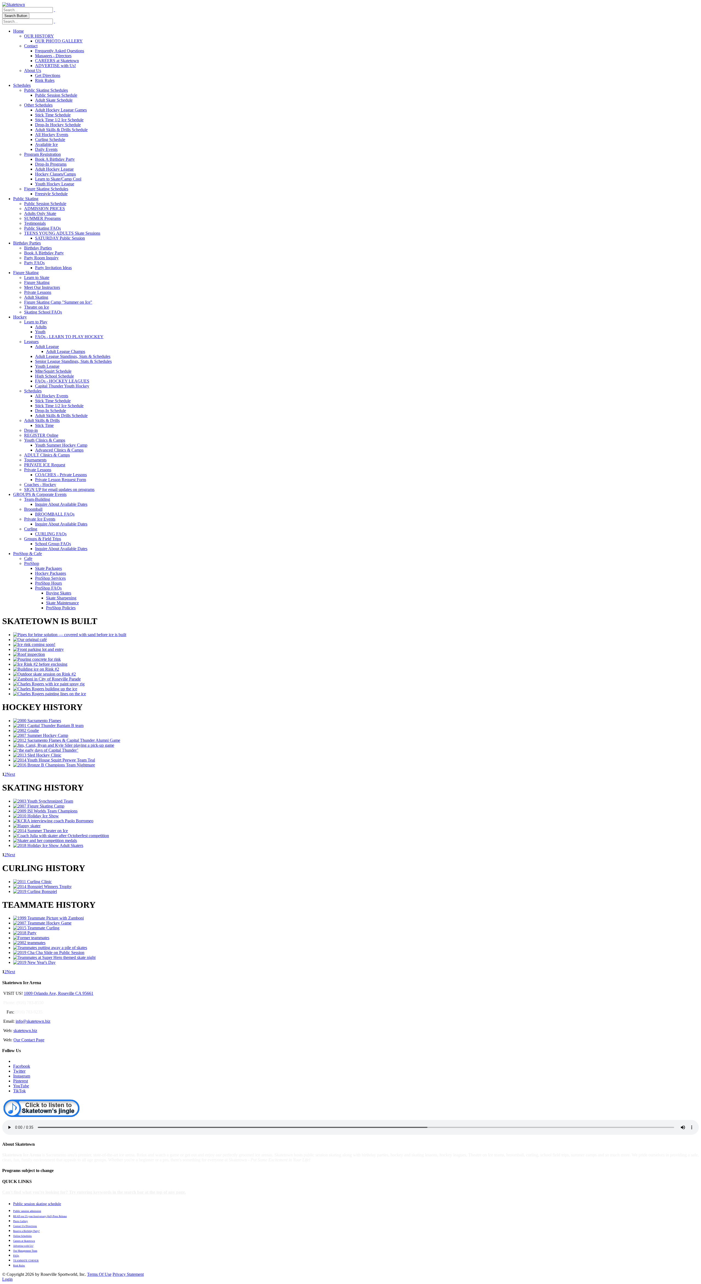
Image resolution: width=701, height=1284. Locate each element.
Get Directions (47, 75)
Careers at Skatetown (24, 1241)
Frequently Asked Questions (59, 50)
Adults (41, 326)
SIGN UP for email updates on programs (59, 489)
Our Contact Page (28, 1040)
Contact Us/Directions (25, 1226)
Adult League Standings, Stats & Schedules (72, 356)
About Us (32, 70)
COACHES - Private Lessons (61, 474)
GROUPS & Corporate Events (40, 494)
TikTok (19, 1090)
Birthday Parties (27, 243)
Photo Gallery (20, 1221)
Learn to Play (35, 322)
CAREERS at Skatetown (57, 60)
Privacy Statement (128, 1274)
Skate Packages (48, 568)
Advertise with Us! (23, 1246)
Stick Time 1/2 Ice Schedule (59, 119)
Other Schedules (38, 105)
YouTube (21, 1086)
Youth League (47, 366)
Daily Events (46, 149)
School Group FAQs (53, 543)
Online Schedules (22, 1236)
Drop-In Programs (51, 164)
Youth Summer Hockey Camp (61, 445)
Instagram (21, 1076)
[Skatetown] (13, 4)
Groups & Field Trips (42, 538)
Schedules (22, 85)
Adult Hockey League (54, 169)
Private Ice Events (39, 519)
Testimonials (35, 223)
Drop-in (31, 430)
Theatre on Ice (36, 307)
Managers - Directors (53, 55)
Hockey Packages (50, 573)
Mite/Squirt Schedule (53, 371)
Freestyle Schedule (51, 193)
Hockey (20, 317)
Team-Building (37, 499)
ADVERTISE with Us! (55, 65)
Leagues (31, 341)
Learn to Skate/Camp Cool (58, 179)
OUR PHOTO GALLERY (59, 41)
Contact (31, 46)
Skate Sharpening (61, 598)
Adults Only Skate (40, 213)
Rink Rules (44, 80)
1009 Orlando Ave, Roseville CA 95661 (58, 993)
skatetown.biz (25, 1030)
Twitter (19, 1071)
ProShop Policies (61, 607)
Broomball (33, 509)
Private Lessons (37, 292)
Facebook (21, 1066)
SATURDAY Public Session (60, 238)
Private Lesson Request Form (60, 479)
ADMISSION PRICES (44, 208)
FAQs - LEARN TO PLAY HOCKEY (69, 336)
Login (7, 1279)
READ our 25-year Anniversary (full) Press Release (40, 1216)
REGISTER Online (41, 435)
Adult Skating (36, 297)
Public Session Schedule (56, 95)
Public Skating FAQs (42, 228)
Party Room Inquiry (41, 257)
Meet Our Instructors (42, 287)
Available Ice (46, 144)
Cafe (28, 558)
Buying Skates (58, 593)
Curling (30, 529)
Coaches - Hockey (40, 484)
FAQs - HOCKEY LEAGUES (62, 381)
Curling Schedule (50, 139)
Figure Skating (26, 272)
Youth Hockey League (54, 184)
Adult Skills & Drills (42, 420)
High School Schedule (54, 376)
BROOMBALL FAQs (54, 514)
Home (18, 31)
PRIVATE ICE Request (44, 465)
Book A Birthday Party (55, 159)
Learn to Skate (36, 277)
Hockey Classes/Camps (55, 174)
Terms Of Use (99, 1274)
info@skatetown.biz (33, 1021)
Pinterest (20, 1081)
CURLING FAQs (51, 534)
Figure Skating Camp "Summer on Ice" (58, 302)
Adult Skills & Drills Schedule (61, 129)
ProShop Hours (48, 583)
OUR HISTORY (39, 36)
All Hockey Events (51, 134)
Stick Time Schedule (53, 115)
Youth (40, 331)
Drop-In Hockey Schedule (58, 124)
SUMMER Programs (42, 218)
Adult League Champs (65, 351)
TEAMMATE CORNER (26, 1260)
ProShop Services (50, 578)
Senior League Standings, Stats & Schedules (73, 361)
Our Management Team (25, 1250)
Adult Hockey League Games (61, 110)
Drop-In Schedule (50, 410)
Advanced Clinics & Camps (59, 450)
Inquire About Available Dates (61, 504)
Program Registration (42, 154)
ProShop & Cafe (27, 553)
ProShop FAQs (48, 588)
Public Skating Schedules (46, 90)
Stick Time (44, 425)
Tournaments (35, 460)
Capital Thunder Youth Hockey (62, 386)
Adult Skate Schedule (54, 100)
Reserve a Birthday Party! (26, 1231)
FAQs (16, 1255)
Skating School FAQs (43, 312)
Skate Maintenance (62, 603)
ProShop (31, 563)
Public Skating (25, 198)
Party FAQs (34, 262)
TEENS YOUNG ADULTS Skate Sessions (62, 233)
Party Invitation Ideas (53, 267)
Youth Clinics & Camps (44, 440)
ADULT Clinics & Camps (47, 455)
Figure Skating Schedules (46, 188)
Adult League (47, 346)
